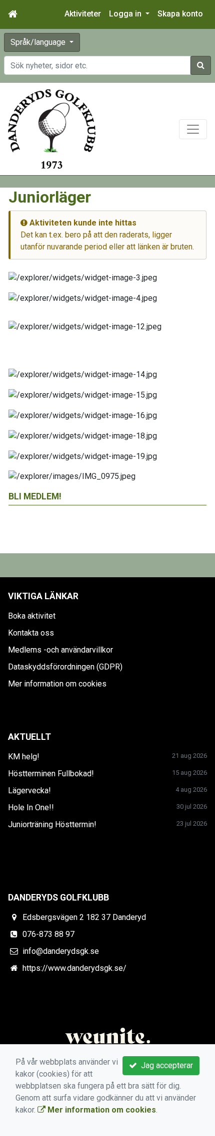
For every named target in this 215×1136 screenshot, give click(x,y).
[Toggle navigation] (193, 129)
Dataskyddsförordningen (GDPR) (65, 667)
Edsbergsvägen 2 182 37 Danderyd (84, 917)
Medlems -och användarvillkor (60, 650)
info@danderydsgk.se (60, 951)
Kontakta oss (31, 633)
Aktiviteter (82, 13)
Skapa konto (180, 13)
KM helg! (24, 756)
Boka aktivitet (32, 616)
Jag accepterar (165, 1065)
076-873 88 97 (48, 934)
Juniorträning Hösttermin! (52, 824)
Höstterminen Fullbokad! (51, 773)
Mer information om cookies (57, 683)
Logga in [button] (126, 13)
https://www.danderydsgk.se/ (74, 968)
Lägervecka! (29, 790)
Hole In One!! (31, 807)
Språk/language (39, 42)
